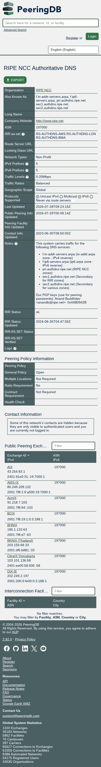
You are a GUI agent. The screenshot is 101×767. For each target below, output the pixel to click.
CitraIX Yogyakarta (21, 556)
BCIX (11, 513)
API (5, 681)
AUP (15, 632)
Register (72, 38)
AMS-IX (13, 482)
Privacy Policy (25, 639)
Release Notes (13, 688)
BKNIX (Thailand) (20, 540)
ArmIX (11, 498)
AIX (9, 467)
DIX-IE (12, 571)
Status (7, 700)
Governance (12, 696)
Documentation (14, 685)
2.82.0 (7, 639)
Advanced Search (15, 30)
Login (92, 36)
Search (8, 665)
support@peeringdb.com (21, 716)
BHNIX (12, 525)
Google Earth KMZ (16, 703)
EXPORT (15, 80)
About (7, 658)
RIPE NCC (43, 90)
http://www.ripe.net (49, 121)
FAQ (6, 692)
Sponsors (10, 669)
